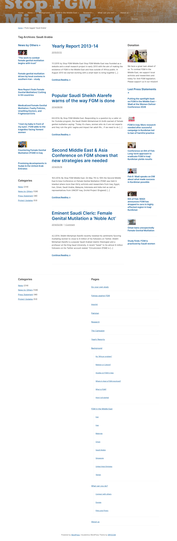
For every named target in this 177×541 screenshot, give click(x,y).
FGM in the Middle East (66, 12)
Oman (98, 442)
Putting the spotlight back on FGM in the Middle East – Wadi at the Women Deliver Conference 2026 (142, 102)
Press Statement (25, 196)
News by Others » (29, 45)
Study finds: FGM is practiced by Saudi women (141, 242)
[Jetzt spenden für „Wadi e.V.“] (137, 55)
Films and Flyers (102, 511)
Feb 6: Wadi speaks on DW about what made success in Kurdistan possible (141, 179)
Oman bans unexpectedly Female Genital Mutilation (141, 229)
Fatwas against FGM (100, 295)
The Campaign (98, 330)
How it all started (102, 398)
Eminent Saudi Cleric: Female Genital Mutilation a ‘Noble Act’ (84, 215)
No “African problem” (104, 356)
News (30, 12)
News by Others (25, 191)
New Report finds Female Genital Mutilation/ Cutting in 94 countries (32, 92)
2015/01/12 (57, 52)
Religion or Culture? (103, 365)
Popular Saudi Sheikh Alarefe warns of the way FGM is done (83, 98)
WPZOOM (112, 535)
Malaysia (99, 433)
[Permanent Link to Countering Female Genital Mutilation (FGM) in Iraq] (22, 144)
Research (87, 12)
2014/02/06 (57, 225)
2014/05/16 (57, 167)
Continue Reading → (61, 79)
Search (156, 19)
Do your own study (100, 287)
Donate (98, 502)
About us (124, 12)
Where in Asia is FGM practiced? (108, 381)
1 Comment (69, 225)
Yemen (98, 475)
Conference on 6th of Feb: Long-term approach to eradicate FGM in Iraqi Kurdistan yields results (141, 155)
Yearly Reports (98, 339)
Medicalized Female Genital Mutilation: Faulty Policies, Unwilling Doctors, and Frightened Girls (32, 109)
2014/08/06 (57, 107)
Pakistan (95, 313)
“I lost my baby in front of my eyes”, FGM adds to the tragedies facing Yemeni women (32, 128)
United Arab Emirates (104, 466)
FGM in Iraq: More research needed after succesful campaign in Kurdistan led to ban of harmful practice (142, 129)
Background (44, 12)
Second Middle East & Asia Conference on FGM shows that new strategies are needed (85, 155)
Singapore (100, 458)
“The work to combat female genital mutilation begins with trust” (31, 61)
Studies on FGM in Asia (105, 373)
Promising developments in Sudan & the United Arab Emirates (32, 166)
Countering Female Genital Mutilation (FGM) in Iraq (32, 151)
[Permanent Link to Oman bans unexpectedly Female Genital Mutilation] (132, 222)
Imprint (94, 304)
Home (20, 12)
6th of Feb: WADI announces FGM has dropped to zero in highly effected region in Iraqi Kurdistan (141, 204)
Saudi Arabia (101, 450)
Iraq (97, 425)
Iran (97, 417)
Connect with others (103, 494)
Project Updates (25, 200)
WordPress (75, 535)
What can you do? (106, 12)
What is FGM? (101, 389)
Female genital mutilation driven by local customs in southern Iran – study (31, 76)
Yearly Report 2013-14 (75, 46)
